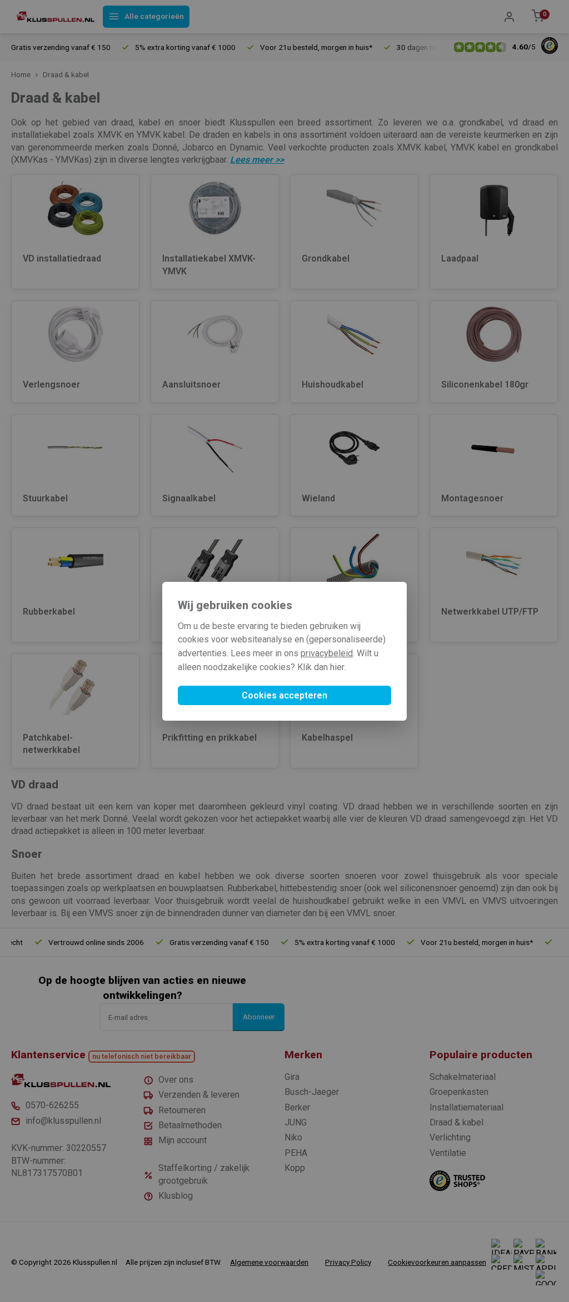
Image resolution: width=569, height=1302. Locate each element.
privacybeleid (327, 653)
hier (337, 667)
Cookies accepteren (284, 695)
